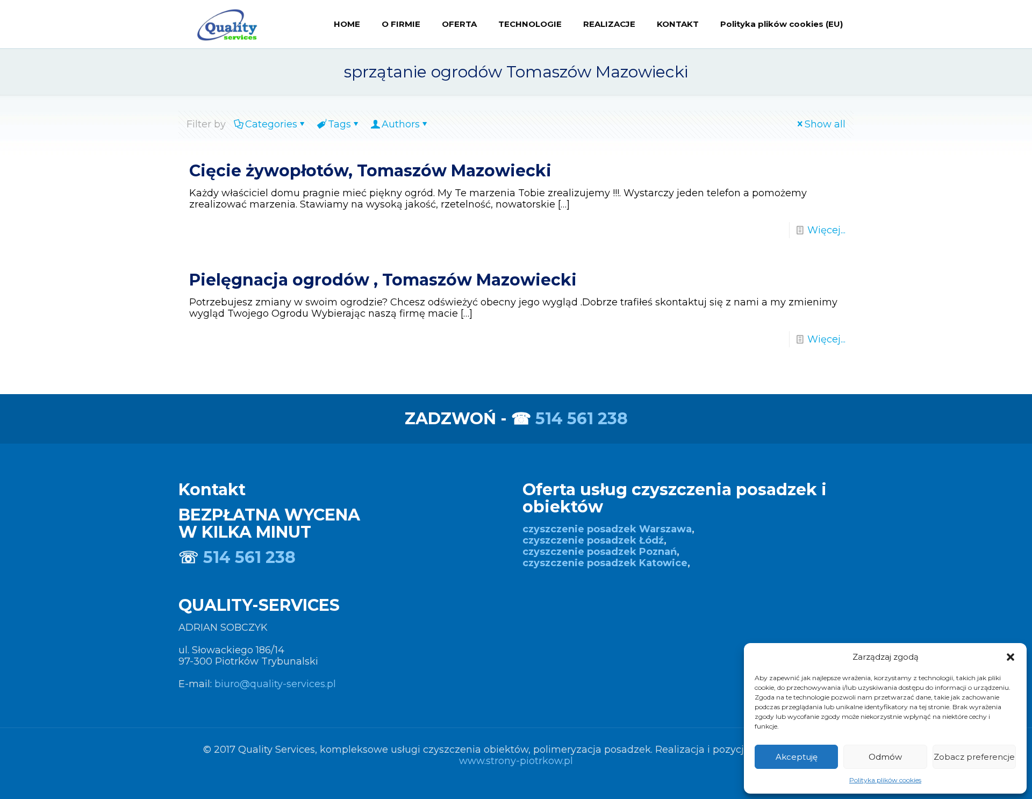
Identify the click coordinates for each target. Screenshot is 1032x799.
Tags (339, 124)
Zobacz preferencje (974, 757)
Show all (825, 124)
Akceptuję (797, 757)
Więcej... (826, 230)
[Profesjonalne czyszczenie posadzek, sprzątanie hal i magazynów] (226, 24)
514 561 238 (581, 419)
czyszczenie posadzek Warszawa (607, 529)
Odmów (885, 757)
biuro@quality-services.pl (275, 684)
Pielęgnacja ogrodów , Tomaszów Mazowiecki (383, 280)
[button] (1010, 657)
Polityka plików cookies (885, 780)
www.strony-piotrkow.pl (516, 761)
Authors (401, 124)
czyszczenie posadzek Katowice (604, 563)
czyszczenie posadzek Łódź (593, 540)
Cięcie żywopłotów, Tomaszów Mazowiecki (370, 171)
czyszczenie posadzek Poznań (599, 552)
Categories (271, 124)
